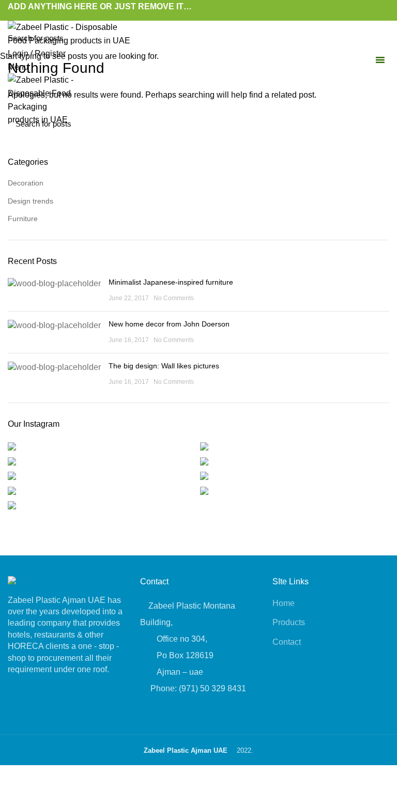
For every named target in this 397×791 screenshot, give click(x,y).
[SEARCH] (383, 38)
